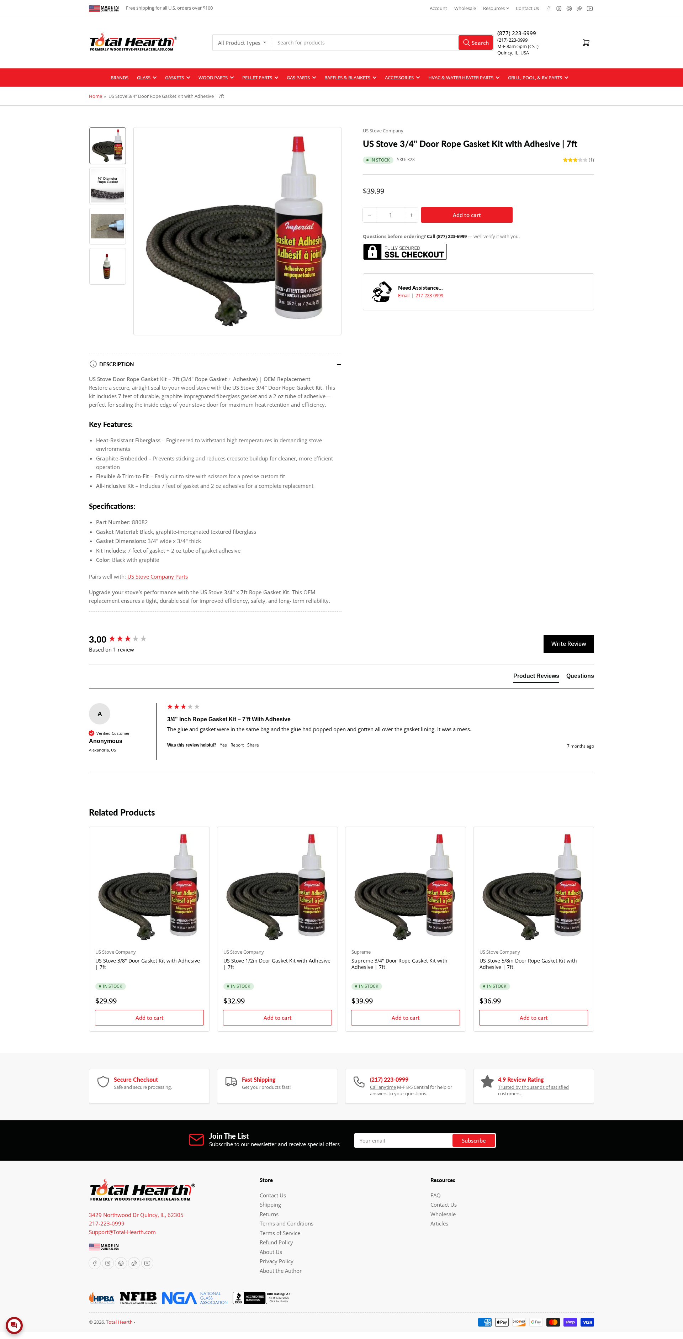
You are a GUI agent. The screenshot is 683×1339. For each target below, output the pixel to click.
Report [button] (237, 745)
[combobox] (383, 42)
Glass (143, 77)
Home (95, 96)
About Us (271, 1251)
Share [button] (253, 745)
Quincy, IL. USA (513, 52)
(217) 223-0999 (512, 40)
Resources (494, 8)
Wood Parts (213, 77)
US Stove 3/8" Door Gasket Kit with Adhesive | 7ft (147, 963)
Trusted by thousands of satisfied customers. (533, 1090)
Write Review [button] (568, 644)
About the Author (281, 1270)
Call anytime (383, 1087)
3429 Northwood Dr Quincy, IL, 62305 (136, 1214)
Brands (119, 77)
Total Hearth (119, 1322)
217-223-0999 (429, 295)
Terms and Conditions (286, 1223)
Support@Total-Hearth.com (122, 1231)
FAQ (435, 1195)
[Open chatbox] (14, 1325)
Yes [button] (223, 745)
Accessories (399, 77)
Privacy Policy (276, 1261)
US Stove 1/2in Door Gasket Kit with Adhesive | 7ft (276, 963)
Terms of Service (280, 1233)
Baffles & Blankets (347, 77)
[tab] (536, 677)
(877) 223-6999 (516, 33)
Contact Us (527, 8)
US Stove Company (383, 130)
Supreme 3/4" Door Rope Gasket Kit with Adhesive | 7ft (399, 963)
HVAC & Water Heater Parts (460, 77)
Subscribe (474, 1140)
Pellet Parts (257, 77)
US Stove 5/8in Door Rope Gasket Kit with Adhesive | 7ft (528, 963)
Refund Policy (276, 1242)
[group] (126, 639)
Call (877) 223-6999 (447, 236)
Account (438, 8)
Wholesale (465, 8)
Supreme (361, 952)
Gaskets (174, 77)
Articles (439, 1223)
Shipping (270, 1204)
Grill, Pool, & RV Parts (535, 77)
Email (404, 295)
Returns (269, 1214)
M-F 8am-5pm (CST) (518, 46)
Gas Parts (298, 77)
